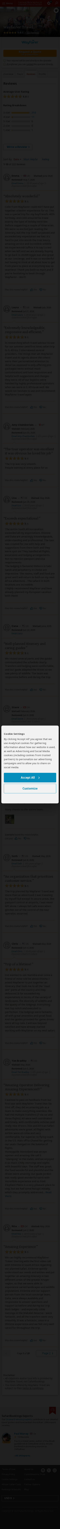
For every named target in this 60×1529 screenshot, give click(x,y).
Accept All (28, 777)
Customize (30, 789)
